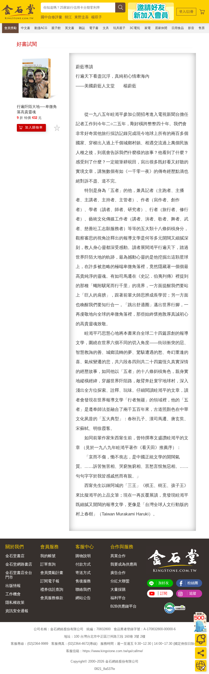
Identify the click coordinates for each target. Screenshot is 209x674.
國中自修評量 (51, 17)
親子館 (56, 28)
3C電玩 (135, 28)
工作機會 (13, 594)
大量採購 (118, 589)
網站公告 (83, 598)
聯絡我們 (83, 589)
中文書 (25, 28)
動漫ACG (40, 28)
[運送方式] (200, 665)
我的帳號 (48, 556)
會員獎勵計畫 (51, 572)
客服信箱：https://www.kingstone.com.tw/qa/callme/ (104, 651)
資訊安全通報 (16, 611)
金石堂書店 (14, 556)
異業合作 (118, 556)
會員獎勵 (10, 28)
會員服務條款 (51, 598)
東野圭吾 (81, 17)
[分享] (200, 653)
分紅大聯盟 (119, 581)
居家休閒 (161, 28)
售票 (202, 28)
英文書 (69, 28)
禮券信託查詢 (51, 589)
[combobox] (78, 7)
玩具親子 (119, 28)
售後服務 (83, 581)
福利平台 (118, 598)
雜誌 (82, 28)
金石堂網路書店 (18, 564)
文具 (106, 28)
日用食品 (178, 28)
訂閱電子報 (49, 581)
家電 (148, 28)
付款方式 (83, 564)
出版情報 (13, 585)
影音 (191, 28)
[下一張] (192, 292)
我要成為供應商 (123, 564)
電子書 (93, 28)
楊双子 (96, 17)
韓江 (68, 17)
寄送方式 (83, 572)
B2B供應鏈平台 (123, 606)
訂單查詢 (48, 564)
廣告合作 (118, 572)
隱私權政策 (14, 602)
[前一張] (73, 292)
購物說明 (83, 556)
